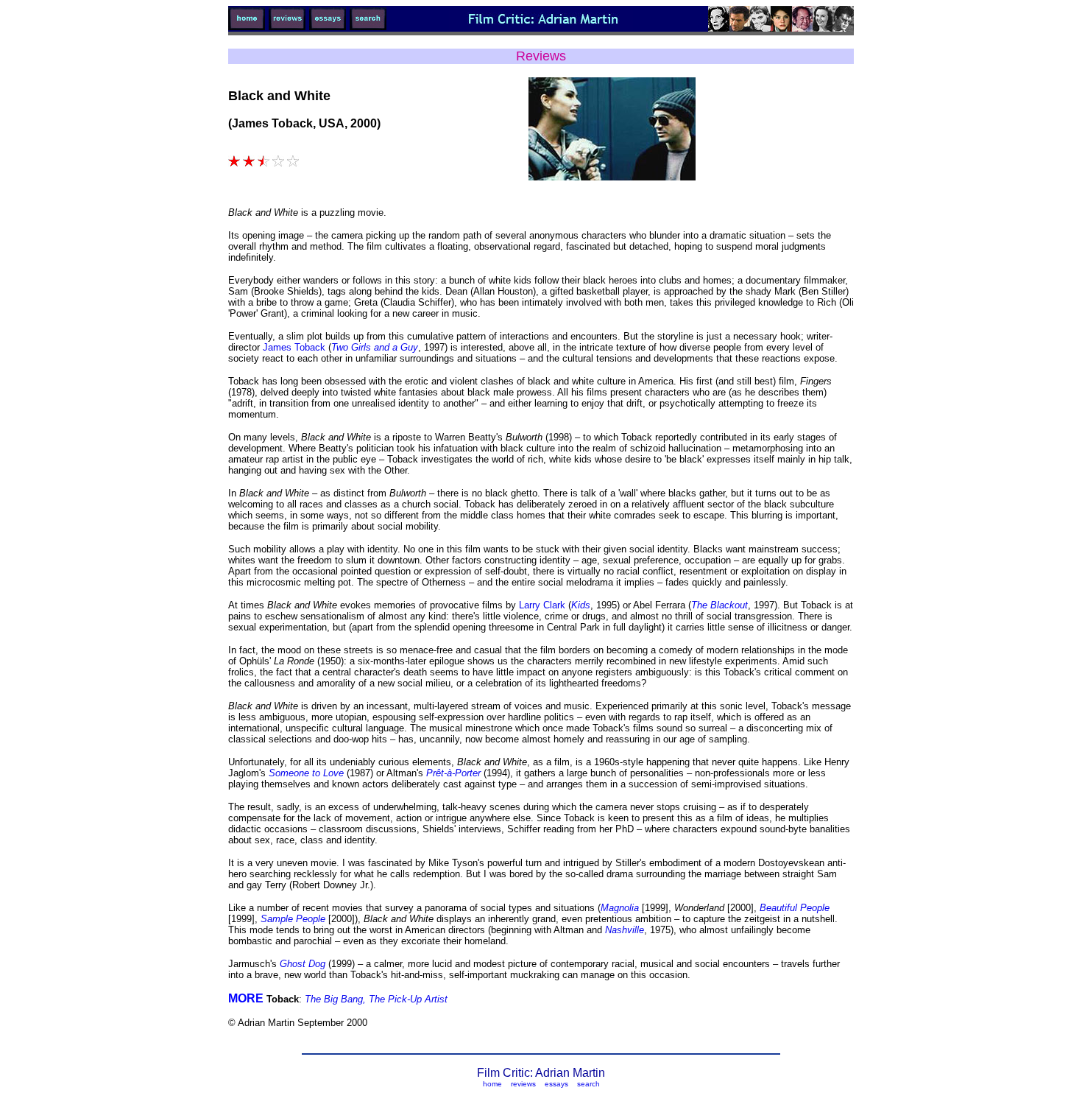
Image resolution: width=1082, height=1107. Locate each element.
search (588, 1084)
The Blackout (719, 605)
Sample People (291, 918)
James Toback (294, 347)
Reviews (541, 56)
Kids (580, 605)
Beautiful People (795, 907)
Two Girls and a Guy (374, 347)
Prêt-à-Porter (455, 773)
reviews (523, 1084)
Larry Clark (542, 605)
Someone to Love (308, 773)
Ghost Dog (304, 963)
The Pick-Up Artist (407, 999)
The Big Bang (334, 999)
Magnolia (621, 907)
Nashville (624, 929)
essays (556, 1084)
